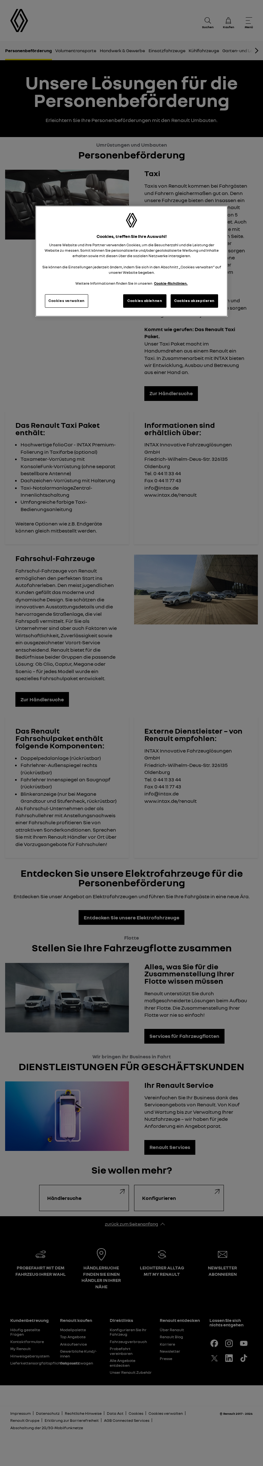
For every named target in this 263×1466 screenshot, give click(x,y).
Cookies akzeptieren (194, 300)
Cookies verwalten (66, 300)
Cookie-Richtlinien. (171, 283)
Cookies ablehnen (144, 300)
